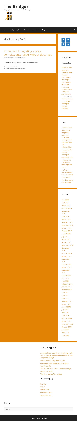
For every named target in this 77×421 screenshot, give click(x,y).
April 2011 (65, 298)
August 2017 (66, 234)
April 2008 (65, 335)
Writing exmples (15, 30)
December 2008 (67, 324)
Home (4, 30)
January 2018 (66, 228)
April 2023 (65, 203)
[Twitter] (63, 40)
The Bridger (16, 6)
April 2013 (65, 292)
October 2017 (67, 231)
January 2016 (66, 256)
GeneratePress (42, 418)
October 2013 (67, 290)
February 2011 (67, 301)
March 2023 (66, 205)
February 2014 (67, 284)
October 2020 (67, 208)
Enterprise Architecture (12, 67)
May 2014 (65, 281)
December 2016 (67, 245)
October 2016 (67, 253)
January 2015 (66, 267)
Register (43, 384)
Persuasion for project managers (52, 361)
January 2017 (66, 242)
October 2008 (67, 327)
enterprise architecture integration (15, 68)
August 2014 (66, 275)
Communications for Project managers (67, 101)
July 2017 (65, 236)
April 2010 (65, 315)
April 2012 (65, 295)
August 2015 (66, 264)
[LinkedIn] (68, 40)
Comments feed (46, 392)
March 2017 (66, 239)
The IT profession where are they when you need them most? (67, 172)
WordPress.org (45, 395)
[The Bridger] (8, 17)
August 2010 (66, 307)
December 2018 (67, 225)
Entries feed (44, 390)
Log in (42, 387)
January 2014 (66, 287)
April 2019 (65, 216)
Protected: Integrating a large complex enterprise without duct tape (28, 52)
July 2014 (65, 278)
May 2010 (65, 313)
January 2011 (66, 304)
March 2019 (66, 219)
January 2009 (66, 321)
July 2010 (65, 310)
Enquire (26, 30)
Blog (43, 30)
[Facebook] (63, 44)
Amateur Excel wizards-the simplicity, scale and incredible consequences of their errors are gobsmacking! (67, 137)
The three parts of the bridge (51, 374)
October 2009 (67, 318)
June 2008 (65, 330)
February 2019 (67, 222)
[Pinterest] (68, 44)
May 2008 (65, 333)
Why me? (35, 30)
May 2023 (65, 200)
